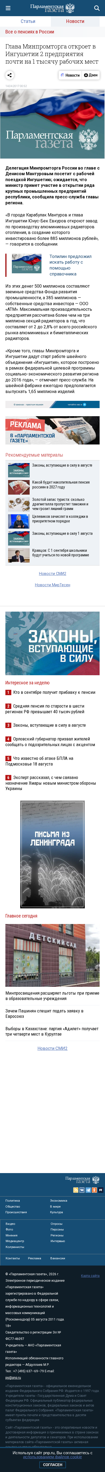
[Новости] (70, 75)
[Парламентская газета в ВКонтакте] (82, 1190)
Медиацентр (15, 1241)
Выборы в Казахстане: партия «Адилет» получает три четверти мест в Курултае (52, 1031)
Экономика (58, 1200)
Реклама (34, 1258)
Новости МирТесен (52, 585)
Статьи (28, 21)
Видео (10, 1224)
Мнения (12, 1235)
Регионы (57, 1235)
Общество (12, 1206)
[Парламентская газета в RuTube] (100, 1190)
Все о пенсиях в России (29, 32)
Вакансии (57, 1258)
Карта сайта (90, 1276)
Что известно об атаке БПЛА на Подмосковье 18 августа (39, 761)
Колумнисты (15, 1247)
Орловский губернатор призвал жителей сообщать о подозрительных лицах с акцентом (50, 741)
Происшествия (16, 1212)
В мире (55, 1206)
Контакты (13, 1258)
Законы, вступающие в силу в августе (49, 725)
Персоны (57, 1229)
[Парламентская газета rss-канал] (76, 1190)
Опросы (56, 1224)
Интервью (58, 1241)
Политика (12, 1200)
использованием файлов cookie (52, 1456)
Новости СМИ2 (52, 573)
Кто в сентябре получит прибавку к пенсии (54, 692)
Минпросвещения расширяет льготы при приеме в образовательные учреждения (52, 995)
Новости (75, 21)
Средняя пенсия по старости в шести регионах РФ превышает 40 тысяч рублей (44, 708)
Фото (9, 1229)
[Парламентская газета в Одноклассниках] (94, 1190)
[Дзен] (91, 75)
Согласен (52, 1465)
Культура (56, 1212)
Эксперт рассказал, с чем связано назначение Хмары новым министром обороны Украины (50, 783)
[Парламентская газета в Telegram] (88, 1190)
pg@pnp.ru (13, 1378)
